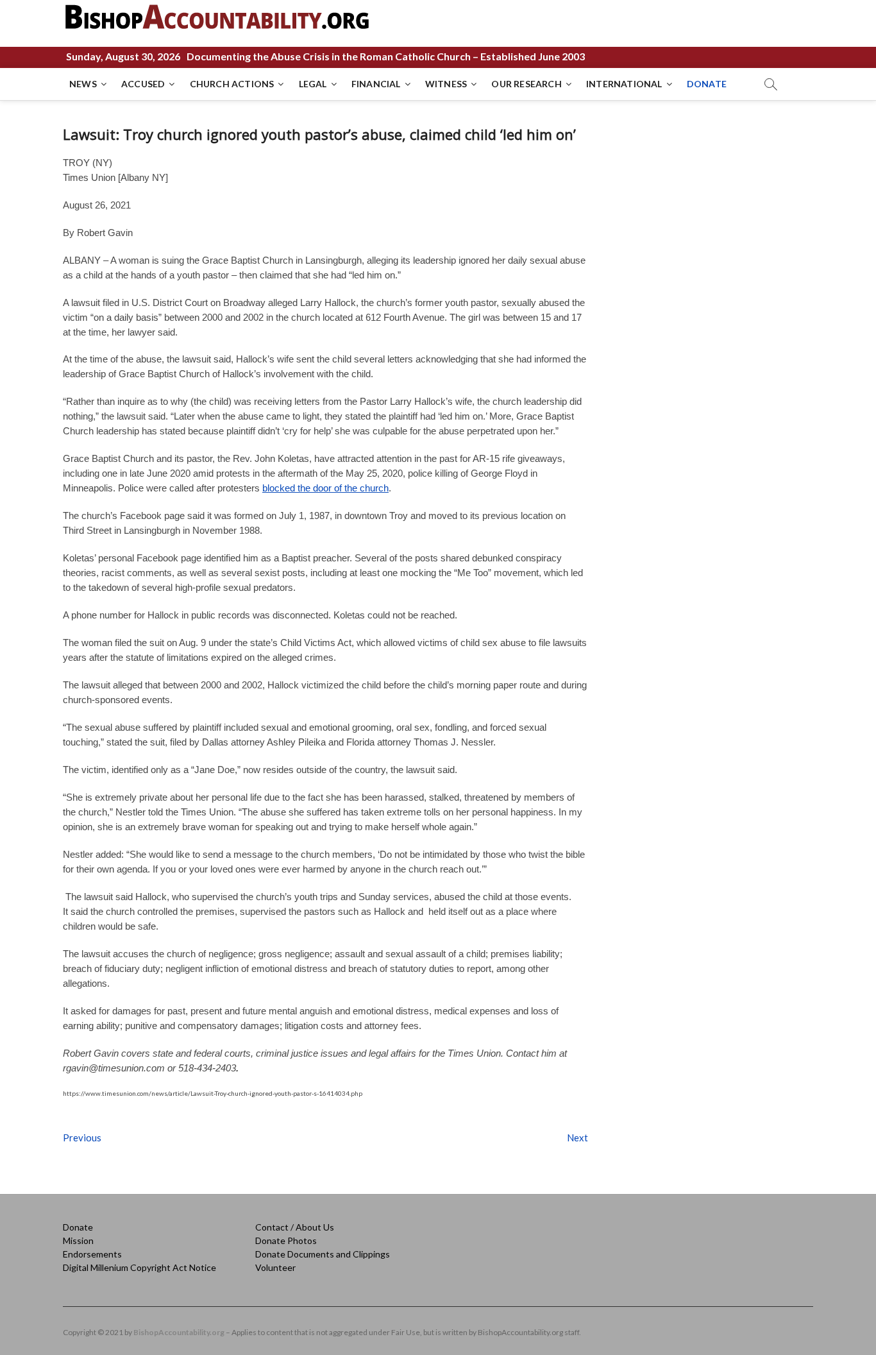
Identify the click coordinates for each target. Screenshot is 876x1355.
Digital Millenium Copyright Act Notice (139, 1267)
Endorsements (92, 1253)
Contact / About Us (294, 1227)
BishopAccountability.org (178, 1332)
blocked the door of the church (325, 487)
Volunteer (275, 1267)
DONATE (707, 83)
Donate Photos (286, 1240)
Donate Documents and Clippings (322, 1253)
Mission (78, 1240)
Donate (78, 1227)
